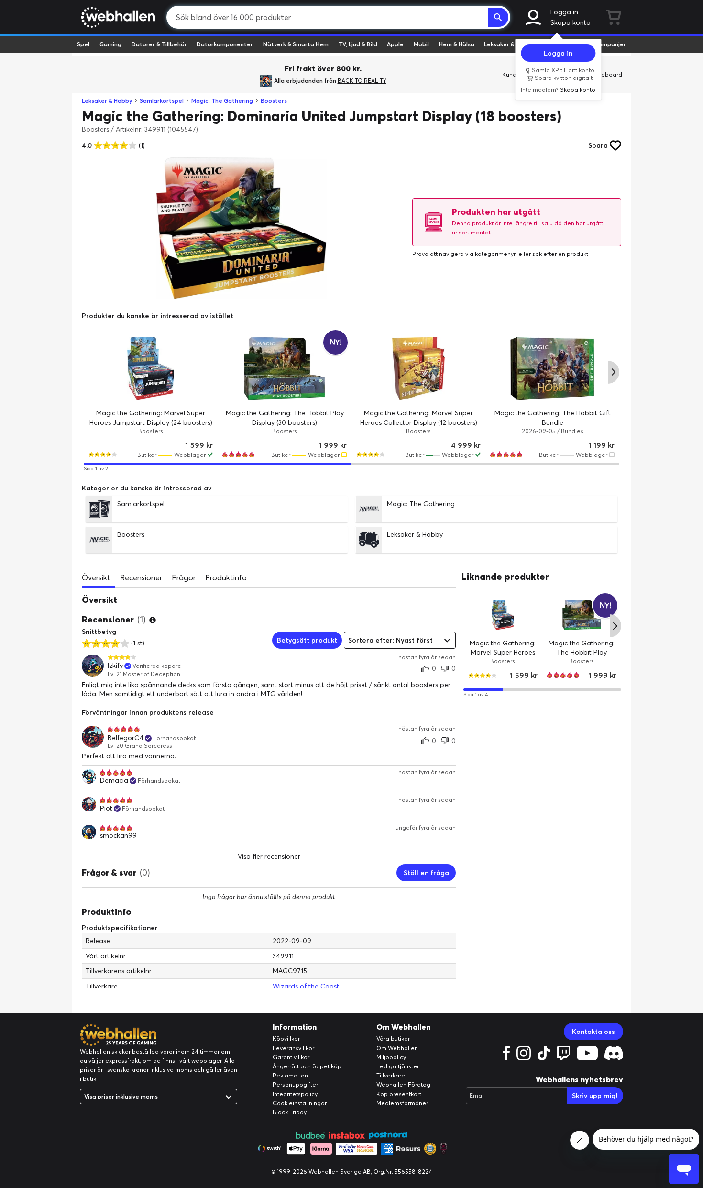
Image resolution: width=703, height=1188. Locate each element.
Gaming (110, 44)
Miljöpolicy (391, 1057)
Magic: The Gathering (222, 100)
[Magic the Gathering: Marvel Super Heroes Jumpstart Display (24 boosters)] (150, 368)
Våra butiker (393, 1038)
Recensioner (141, 577)
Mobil (421, 44)
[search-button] (498, 17)
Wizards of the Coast (306, 986)
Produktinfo (226, 577)
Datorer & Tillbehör (159, 44)
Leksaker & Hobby (509, 44)
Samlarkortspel (162, 100)
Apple (395, 44)
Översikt (96, 577)
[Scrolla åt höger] (613, 372)
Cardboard (606, 74)
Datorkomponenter (225, 44)
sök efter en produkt (560, 253)
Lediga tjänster (397, 1066)
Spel (83, 44)
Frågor (184, 577)
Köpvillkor (286, 1038)
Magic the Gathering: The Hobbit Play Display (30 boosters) (582, 652)
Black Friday (290, 1112)
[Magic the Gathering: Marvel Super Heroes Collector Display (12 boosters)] (418, 368)
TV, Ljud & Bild (358, 44)
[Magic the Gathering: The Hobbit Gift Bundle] (552, 368)
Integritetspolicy (295, 1094)
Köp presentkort (398, 1094)
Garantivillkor (291, 1057)
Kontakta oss (593, 1031)
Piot (106, 808)
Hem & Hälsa (456, 44)
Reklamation (290, 1075)
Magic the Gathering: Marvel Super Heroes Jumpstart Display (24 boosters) (503, 656)
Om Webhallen (397, 1048)
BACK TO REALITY (362, 80)
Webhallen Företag (403, 1084)
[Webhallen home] (116, 17)
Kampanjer (610, 44)
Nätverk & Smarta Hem (296, 44)
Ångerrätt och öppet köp (307, 1066)
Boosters (274, 100)
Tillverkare (390, 1075)
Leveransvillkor (293, 1048)
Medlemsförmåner (402, 1103)
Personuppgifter (295, 1084)
